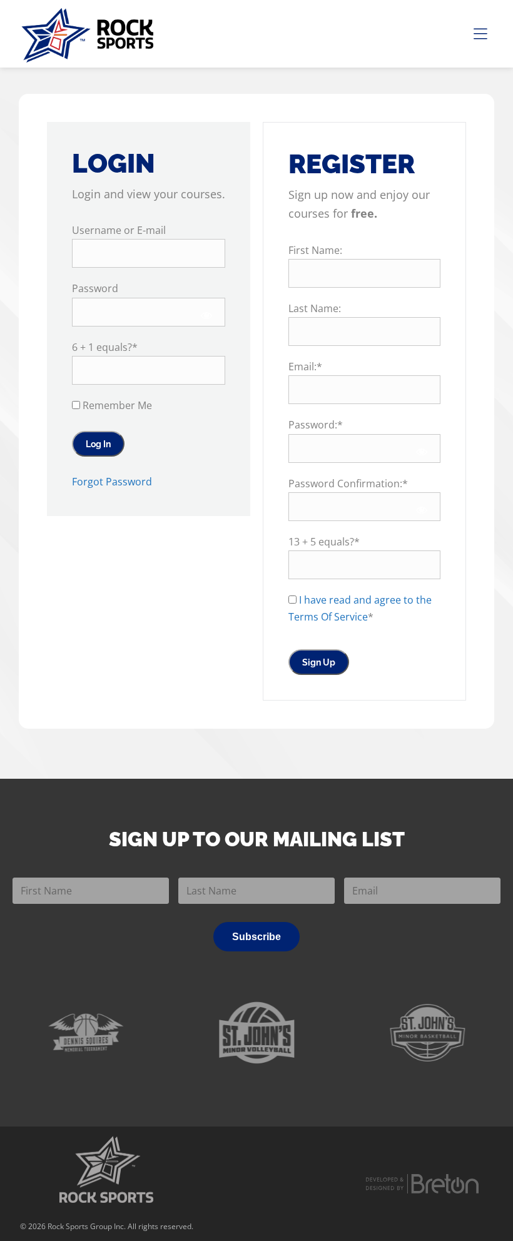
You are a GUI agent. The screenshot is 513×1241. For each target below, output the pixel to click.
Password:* (315, 425)
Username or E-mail (119, 230)
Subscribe (256, 936)
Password (95, 288)
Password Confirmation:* (348, 483)
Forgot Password (112, 482)
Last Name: (314, 308)
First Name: (315, 250)
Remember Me (116, 405)
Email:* (305, 366)
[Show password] (206, 315)
